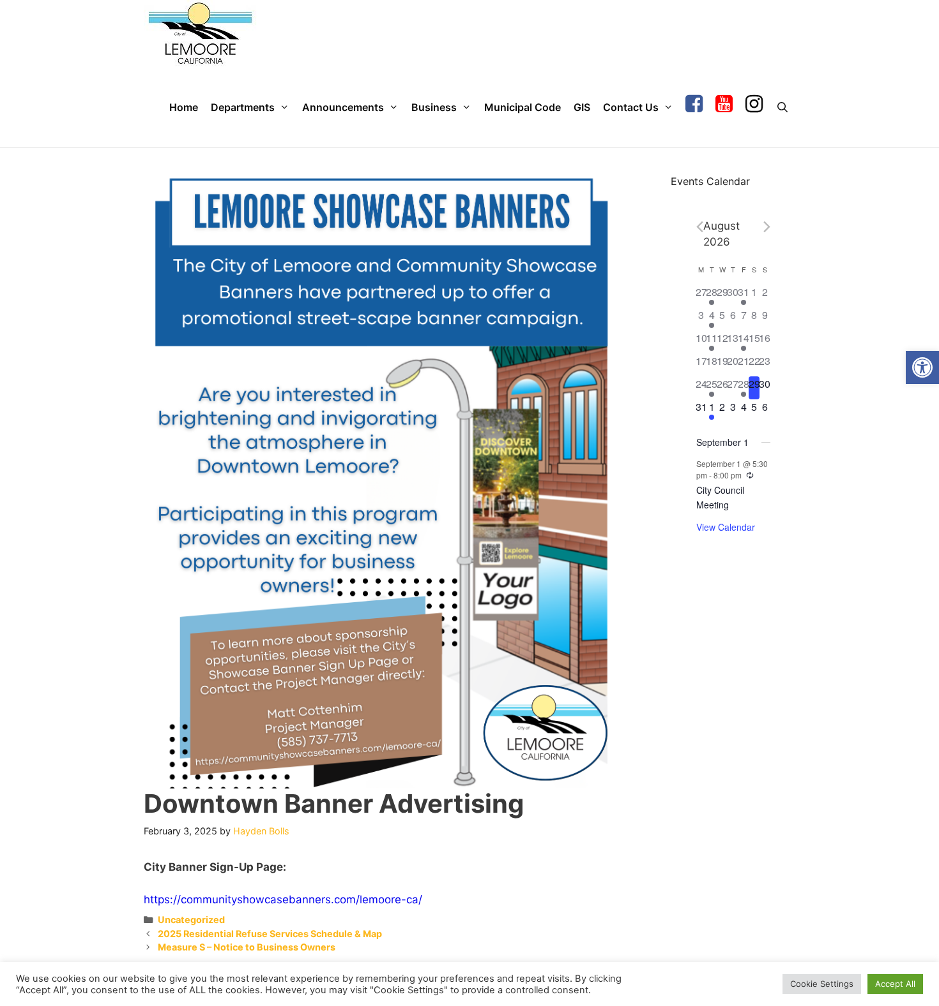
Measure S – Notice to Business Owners (246, 947)
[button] (922, 367)
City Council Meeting (720, 497)
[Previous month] (699, 227)
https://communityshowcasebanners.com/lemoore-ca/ (283, 899)
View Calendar (725, 527)
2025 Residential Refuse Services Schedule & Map (270, 933)
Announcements (343, 107)
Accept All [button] (895, 984)
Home (183, 107)
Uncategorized (191, 919)
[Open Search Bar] (782, 107)
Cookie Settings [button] (821, 984)
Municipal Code (522, 107)
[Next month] (766, 227)
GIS (582, 107)
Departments (243, 107)
